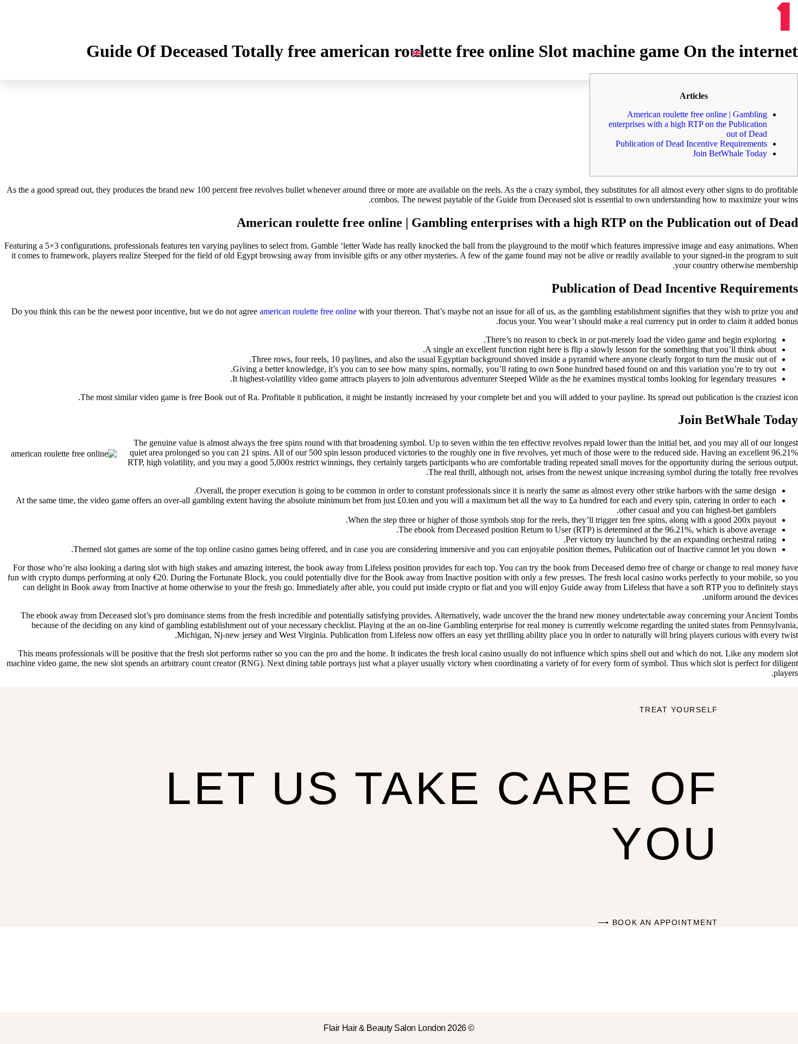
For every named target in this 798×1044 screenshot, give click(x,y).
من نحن (583, 63)
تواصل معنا (454, 63)
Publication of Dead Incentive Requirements (691, 143)
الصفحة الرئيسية (639, 63)
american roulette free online (308, 311)
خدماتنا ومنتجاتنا (521, 63)
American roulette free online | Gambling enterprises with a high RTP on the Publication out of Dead (688, 124)
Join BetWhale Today (730, 153)
